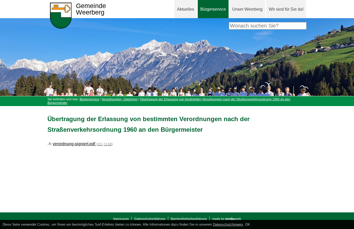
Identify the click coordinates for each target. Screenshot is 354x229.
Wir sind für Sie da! (286, 9)
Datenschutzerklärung (149, 219)
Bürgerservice (213, 9)
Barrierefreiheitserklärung (189, 219)
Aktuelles (185, 9)
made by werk (226, 219)
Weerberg (91, 9)
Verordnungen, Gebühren (120, 99)
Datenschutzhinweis (228, 224)
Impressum (121, 219)
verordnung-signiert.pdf (83, 144)
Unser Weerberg (247, 9)
